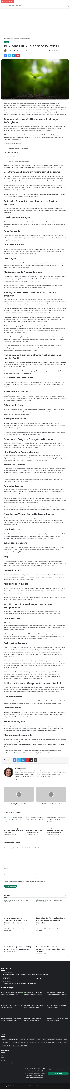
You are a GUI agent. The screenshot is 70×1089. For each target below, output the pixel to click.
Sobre (3, 1057)
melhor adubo (24, 1042)
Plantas (11, 38)
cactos (44, 1039)
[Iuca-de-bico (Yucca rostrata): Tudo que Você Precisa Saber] (19, 936)
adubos (38, 1039)
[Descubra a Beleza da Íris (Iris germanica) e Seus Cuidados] (35, 1024)
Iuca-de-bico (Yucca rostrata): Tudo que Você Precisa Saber (17, 948)
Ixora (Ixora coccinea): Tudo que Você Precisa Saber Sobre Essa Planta (13, 830)
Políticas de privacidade (7, 1063)
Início (6, 38)
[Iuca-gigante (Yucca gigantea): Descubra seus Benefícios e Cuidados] (56, 822)
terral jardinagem (6, 1045)
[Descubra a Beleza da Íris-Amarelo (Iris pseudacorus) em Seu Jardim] (12, 1024)
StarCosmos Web (34, 1086)
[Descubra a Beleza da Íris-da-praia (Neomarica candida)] (58, 1011)
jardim (65, 1039)
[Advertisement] (35, 21)
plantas (40, 1042)
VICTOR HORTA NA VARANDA (20, 1045)
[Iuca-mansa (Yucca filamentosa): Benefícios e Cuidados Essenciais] (35, 822)
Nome (6, 868)
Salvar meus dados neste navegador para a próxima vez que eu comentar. (25, 881)
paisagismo (33, 1042)
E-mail (6, 875)
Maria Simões (10, 50)
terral (65, 1042)
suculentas (58, 1042)
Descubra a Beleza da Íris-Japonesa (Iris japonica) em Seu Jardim (50, 949)
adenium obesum (13, 1039)
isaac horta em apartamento (55, 1039)
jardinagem (5, 1042)
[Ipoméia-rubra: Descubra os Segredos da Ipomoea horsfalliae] (58, 1024)
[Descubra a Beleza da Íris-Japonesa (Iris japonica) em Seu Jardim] (51, 936)
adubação (22, 1039)
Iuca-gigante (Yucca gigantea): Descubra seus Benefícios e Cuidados (55, 830)
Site (37, 875)
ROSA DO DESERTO (49, 1042)
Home (3, 1055)
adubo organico (30, 1039)
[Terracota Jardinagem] (14, 5)
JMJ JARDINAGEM (14, 1042)
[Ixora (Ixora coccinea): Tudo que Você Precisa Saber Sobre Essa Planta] (13, 822)
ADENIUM (4, 1039)
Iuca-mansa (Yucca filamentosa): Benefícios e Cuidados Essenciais (34, 830)
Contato (3, 1060)
